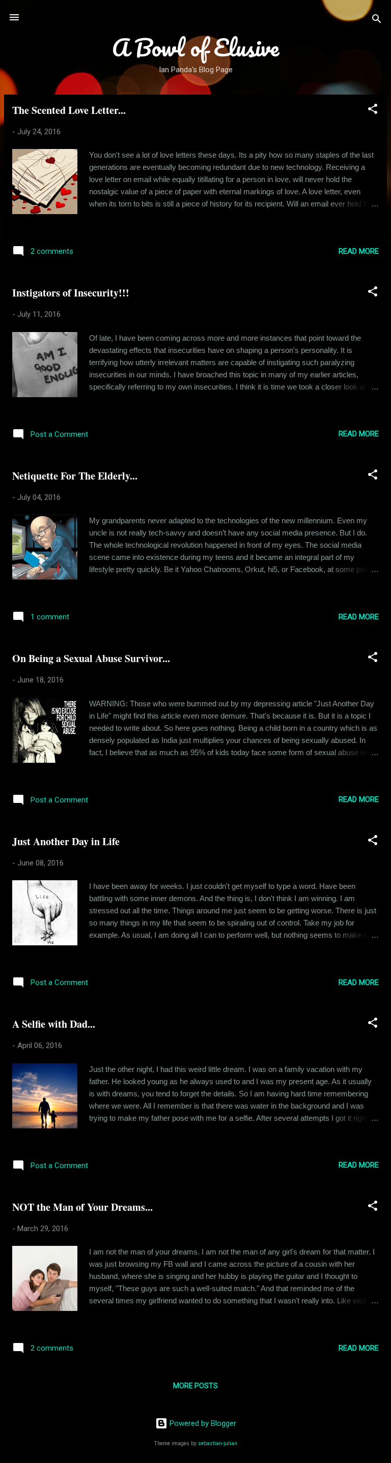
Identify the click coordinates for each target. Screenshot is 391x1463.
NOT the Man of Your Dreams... (82, 1207)
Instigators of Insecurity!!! (70, 292)
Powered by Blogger (201, 1423)
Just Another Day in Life (66, 841)
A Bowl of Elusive (195, 47)
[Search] (377, 20)
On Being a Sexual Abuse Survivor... (91, 658)
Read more (359, 251)
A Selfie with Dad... (53, 1024)
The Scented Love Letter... (69, 110)
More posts (195, 1386)
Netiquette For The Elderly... (74, 475)
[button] (373, 110)
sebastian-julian (217, 1443)
